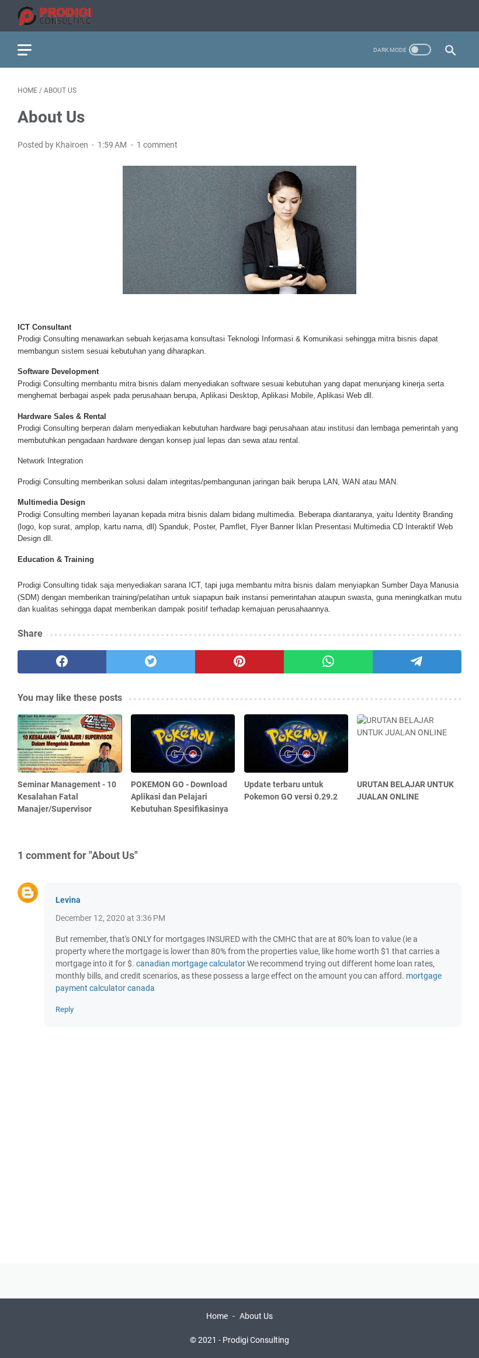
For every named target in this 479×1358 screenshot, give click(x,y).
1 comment (157, 144)
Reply (64, 1009)
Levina (68, 900)
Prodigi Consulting (256, 1340)
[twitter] (150, 661)
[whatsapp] (328, 661)
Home (217, 1316)
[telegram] (417, 661)
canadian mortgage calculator (190, 963)
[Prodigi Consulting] (62, 16)
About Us (256, 1316)
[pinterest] (239, 661)
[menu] (32, 50)
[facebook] (62, 661)
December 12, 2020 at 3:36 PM (110, 918)
